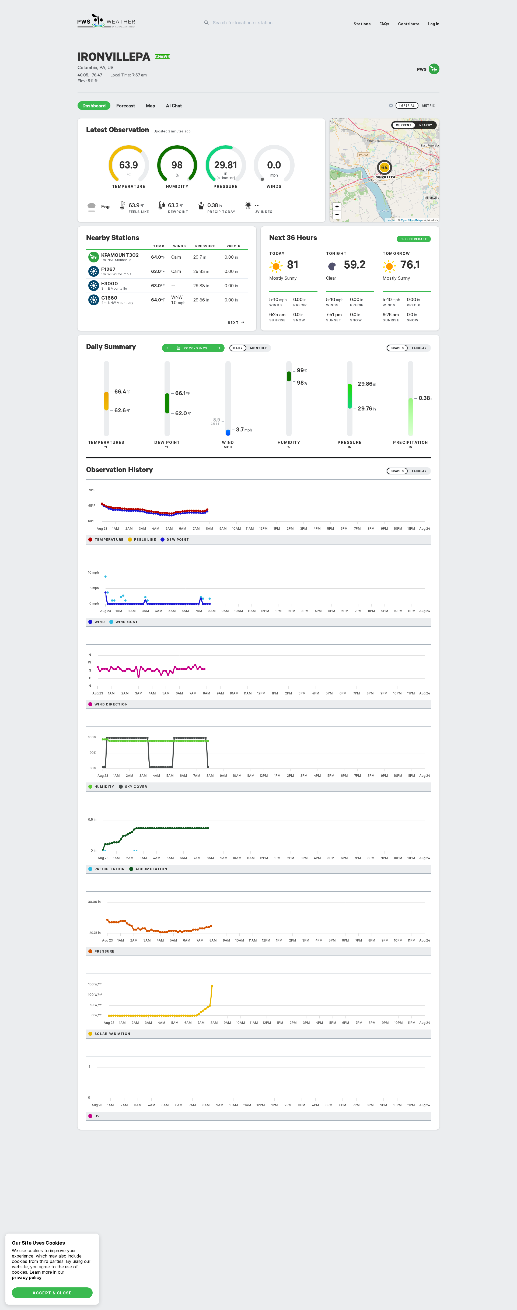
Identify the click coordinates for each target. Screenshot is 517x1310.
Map (150, 106)
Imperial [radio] (407, 105)
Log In (433, 24)
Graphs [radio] (397, 471)
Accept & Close (52, 1293)
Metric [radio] (428, 105)
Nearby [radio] (425, 125)
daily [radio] (238, 348)
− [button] (337, 214)
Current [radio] (404, 125)
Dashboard (94, 106)
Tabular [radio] (419, 471)
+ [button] (337, 206)
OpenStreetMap (411, 220)
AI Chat (174, 106)
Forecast (125, 106)
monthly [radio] (258, 348)
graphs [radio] (397, 348)
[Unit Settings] (391, 105)
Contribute (409, 24)
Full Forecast (413, 239)
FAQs (384, 24)
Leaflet (391, 220)
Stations (362, 24)
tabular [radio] (419, 348)
